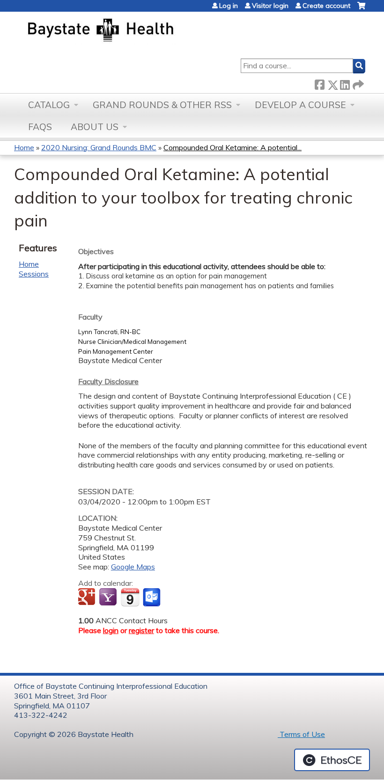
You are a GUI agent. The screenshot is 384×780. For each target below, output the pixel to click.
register (141, 630)
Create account (326, 5)
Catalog (49, 104)
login (110, 630)
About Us (94, 126)
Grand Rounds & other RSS (162, 104)
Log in (228, 5)
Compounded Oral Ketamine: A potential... (232, 147)
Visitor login (270, 5)
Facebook (319, 83)
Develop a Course (300, 104)
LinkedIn (344, 83)
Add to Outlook (152, 597)
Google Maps (133, 566)
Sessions (34, 273)
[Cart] (361, 9)
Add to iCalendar (130, 597)
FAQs (40, 126)
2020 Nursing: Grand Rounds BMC (98, 147)
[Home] (144, 31)
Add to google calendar (87, 597)
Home (24, 147)
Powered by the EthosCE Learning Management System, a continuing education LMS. (332, 760)
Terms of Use (301, 734)
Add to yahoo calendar (108, 597)
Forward (357, 83)
